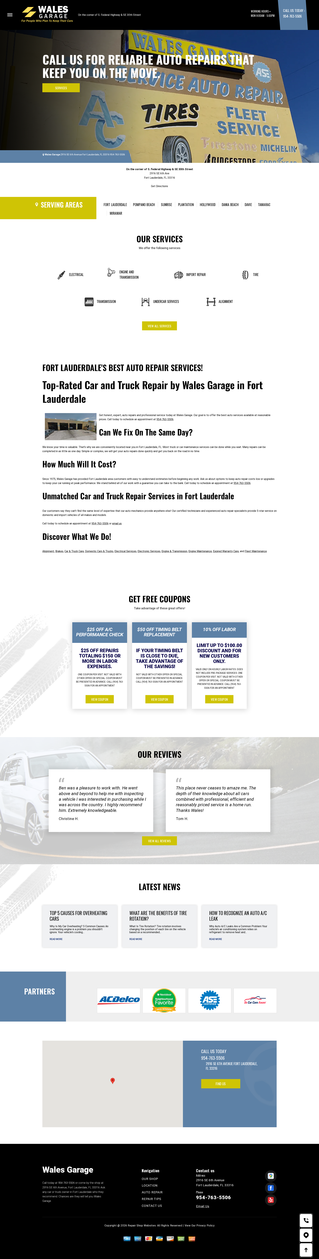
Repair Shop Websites (142, 1225)
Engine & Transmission (174, 551)
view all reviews (159, 840)
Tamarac (264, 204)
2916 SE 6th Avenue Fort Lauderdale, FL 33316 (85, 154)
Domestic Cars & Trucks (99, 551)
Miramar (116, 213)
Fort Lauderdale (115, 204)
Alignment (48, 551)
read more (56, 939)
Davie (248, 204)
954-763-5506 (292, 16)
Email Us (202, 1206)
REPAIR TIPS (151, 1199)
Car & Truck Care (74, 551)
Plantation (186, 204)
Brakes (59, 551)
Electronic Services (149, 551)
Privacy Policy (205, 1225)
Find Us (221, 1083)
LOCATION (150, 1185)
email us (117, 523)
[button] (112, 1081)
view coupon (99, 699)
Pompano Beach (144, 204)
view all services (159, 326)
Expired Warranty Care (226, 551)
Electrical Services (125, 551)
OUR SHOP (150, 1179)
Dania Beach (230, 204)
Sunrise (166, 204)
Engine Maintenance (200, 551)
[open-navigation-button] (9, 14)
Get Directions (159, 186)
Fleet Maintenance (256, 551)
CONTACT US (152, 1206)
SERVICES (61, 87)
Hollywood (208, 204)
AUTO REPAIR (152, 1192)
